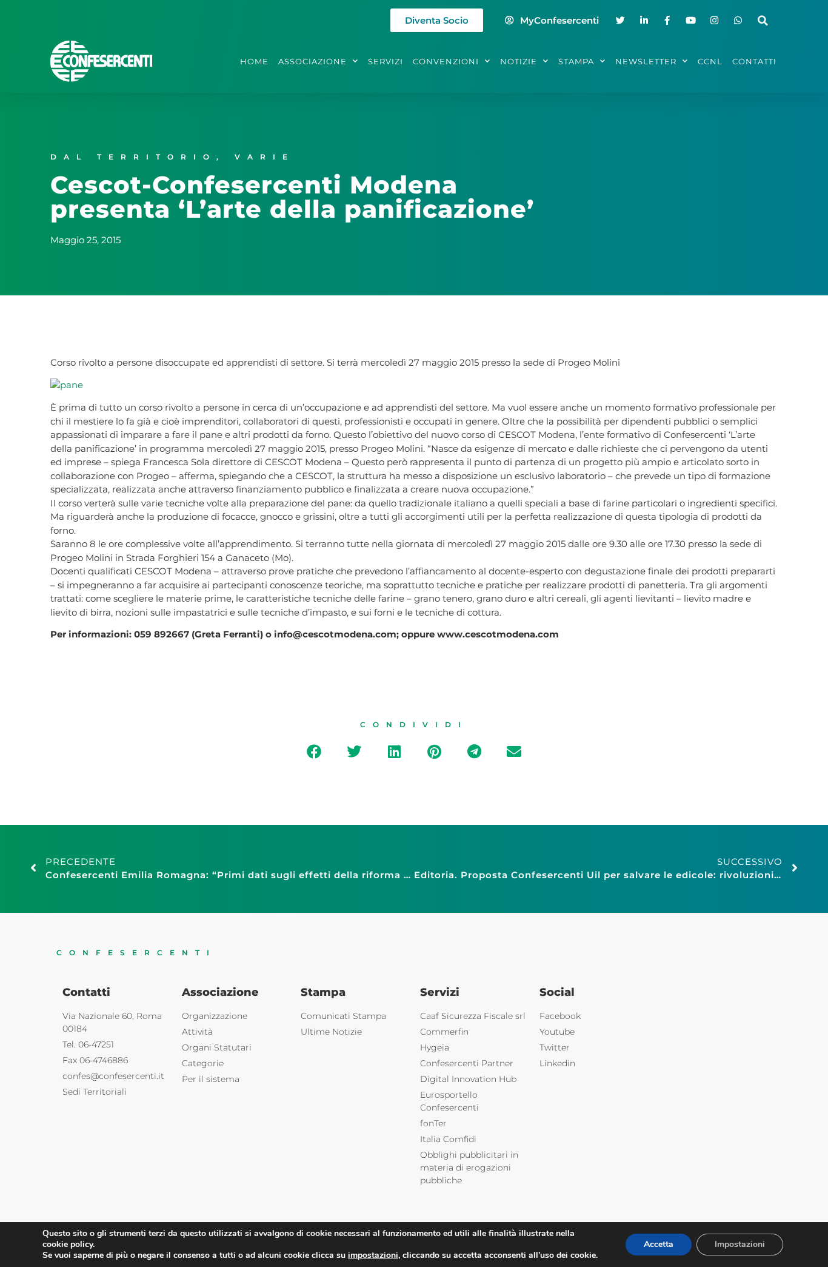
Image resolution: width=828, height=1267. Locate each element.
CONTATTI (754, 61)
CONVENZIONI (446, 61)
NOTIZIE (518, 61)
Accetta (658, 1244)
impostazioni (373, 1255)
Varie (265, 156)
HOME (254, 61)
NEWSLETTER (645, 61)
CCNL (710, 61)
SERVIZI (385, 61)
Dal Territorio (133, 156)
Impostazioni (740, 1244)
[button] (763, 20)
